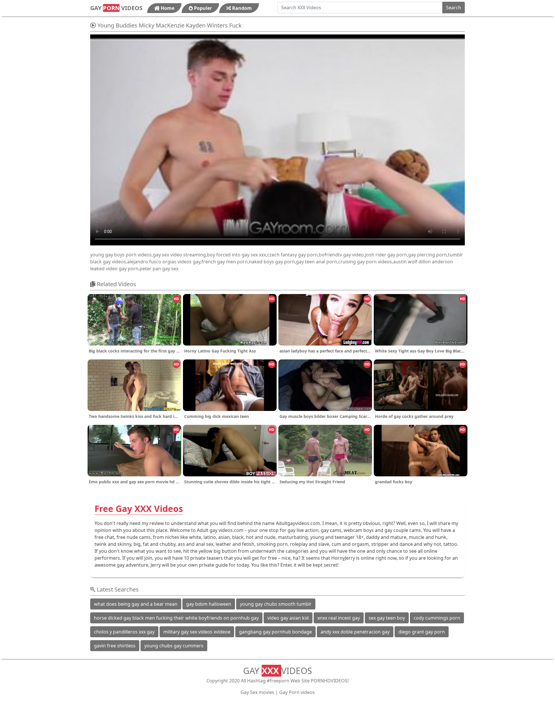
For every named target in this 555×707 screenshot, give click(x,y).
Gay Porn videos (297, 692)
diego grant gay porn (421, 632)
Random (241, 8)
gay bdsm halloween (208, 604)
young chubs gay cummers (174, 645)
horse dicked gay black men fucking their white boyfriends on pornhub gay (176, 618)
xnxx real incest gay (338, 618)
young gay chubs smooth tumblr (276, 604)
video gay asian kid (288, 618)
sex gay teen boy (387, 618)
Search (453, 7)
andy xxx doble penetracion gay (355, 632)
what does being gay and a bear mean (135, 604)
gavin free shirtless (115, 645)
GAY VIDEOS (116, 8)
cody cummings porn (437, 618)
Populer (202, 8)
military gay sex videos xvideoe (196, 632)
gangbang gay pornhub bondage (275, 632)
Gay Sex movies (257, 692)
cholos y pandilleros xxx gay (124, 632)
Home (167, 8)
